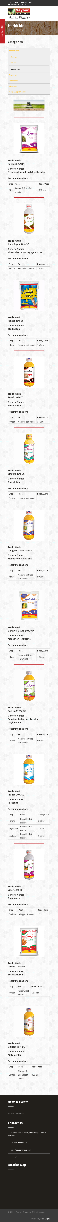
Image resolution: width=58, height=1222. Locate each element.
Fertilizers (13, 80)
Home (10, 30)
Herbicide (15, 69)
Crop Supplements (17, 91)
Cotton (13, 57)
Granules (13, 86)
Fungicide (13, 75)
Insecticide (14, 50)
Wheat (13, 62)
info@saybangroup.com (21, 1150)
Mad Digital (45, 1219)
